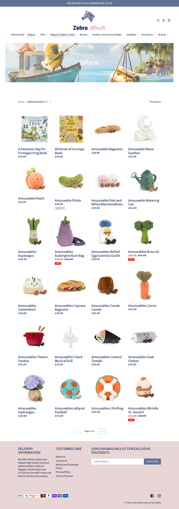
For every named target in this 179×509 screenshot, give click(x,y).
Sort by (21, 102)
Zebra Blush (137, 503)
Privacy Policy (63, 472)
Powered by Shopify (152, 503)
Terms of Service (64, 476)
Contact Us (61, 460)
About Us (60, 456)
